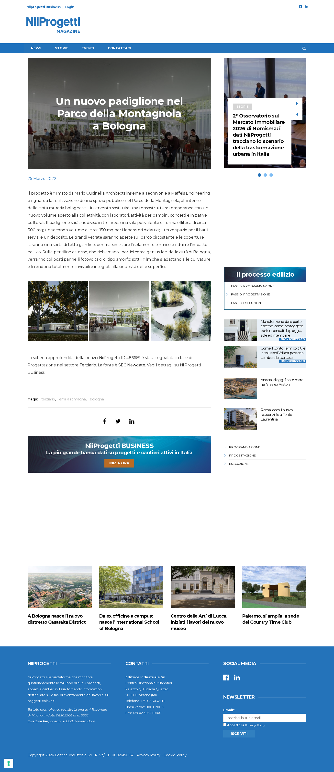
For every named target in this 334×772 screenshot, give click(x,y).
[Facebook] (300, 6)
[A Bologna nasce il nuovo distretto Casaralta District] (60, 587)
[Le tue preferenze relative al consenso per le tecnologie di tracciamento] (8, 763)
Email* (228, 710)
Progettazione (242, 455)
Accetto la (235, 725)
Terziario (87, 365)
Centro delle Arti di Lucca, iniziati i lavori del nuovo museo (199, 622)
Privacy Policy (255, 725)
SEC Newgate (131, 365)
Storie (61, 48)
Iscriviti (239, 733)
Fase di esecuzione (247, 303)
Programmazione (244, 447)
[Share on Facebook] (104, 421)
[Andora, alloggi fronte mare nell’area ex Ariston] (240, 388)
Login (69, 7)
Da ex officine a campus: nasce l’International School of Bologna (129, 622)
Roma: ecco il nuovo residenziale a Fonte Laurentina (277, 414)
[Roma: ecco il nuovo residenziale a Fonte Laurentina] (240, 419)
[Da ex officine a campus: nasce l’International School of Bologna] (131, 587)
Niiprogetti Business (43, 7)
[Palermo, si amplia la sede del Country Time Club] (274, 587)
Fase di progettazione (250, 294)
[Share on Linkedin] (132, 421)
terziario (48, 399)
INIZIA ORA (119, 463)
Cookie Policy (175, 755)
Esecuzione (239, 464)
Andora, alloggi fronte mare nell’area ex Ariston (282, 382)
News (36, 48)
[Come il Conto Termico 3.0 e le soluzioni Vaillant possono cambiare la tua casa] (240, 357)
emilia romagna (72, 399)
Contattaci (119, 48)
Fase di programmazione (252, 286)
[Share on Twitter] (118, 421)
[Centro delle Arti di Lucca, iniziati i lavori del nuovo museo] (203, 587)
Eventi (88, 48)
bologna (97, 399)
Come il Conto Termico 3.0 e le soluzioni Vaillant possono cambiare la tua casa (283, 353)
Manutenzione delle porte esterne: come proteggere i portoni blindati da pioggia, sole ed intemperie (282, 328)
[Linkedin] (306, 6)
